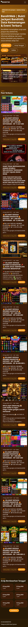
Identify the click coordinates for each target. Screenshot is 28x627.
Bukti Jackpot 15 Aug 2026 (9, 521)
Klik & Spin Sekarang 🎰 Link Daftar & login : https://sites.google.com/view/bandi (13, 408)
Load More (14, 610)
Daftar (13, 50)
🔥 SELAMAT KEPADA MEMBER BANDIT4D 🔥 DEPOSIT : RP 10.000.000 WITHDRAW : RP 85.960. (12, 503)
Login (5, 50)
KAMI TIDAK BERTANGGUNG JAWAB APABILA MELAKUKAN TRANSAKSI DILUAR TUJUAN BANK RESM (14, 170)
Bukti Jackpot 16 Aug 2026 (9, 473)
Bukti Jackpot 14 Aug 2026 (9, 569)
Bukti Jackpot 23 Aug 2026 (9, 187)
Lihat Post (6, 45)
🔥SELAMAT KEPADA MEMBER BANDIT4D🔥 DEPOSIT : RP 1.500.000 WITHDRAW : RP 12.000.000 (13, 217)
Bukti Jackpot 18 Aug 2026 (9, 425)
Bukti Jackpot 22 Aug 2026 (9, 282)
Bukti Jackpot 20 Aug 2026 (9, 378)
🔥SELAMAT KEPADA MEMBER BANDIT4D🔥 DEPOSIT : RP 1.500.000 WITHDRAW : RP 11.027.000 (13, 121)
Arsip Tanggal (19, 45)
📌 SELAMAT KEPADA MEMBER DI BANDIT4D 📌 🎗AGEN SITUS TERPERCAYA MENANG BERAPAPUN (14, 266)
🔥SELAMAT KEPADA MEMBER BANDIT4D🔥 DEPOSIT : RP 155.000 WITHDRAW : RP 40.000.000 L (14, 360)
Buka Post (21, 139)
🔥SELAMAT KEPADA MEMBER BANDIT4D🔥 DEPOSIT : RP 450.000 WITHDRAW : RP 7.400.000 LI (14, 551)
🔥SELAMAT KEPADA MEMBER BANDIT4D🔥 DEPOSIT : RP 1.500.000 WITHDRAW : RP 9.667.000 (13, 455)
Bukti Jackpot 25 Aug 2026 (9, 139)
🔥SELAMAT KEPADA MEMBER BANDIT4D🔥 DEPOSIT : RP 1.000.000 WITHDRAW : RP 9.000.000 (13, 312)
